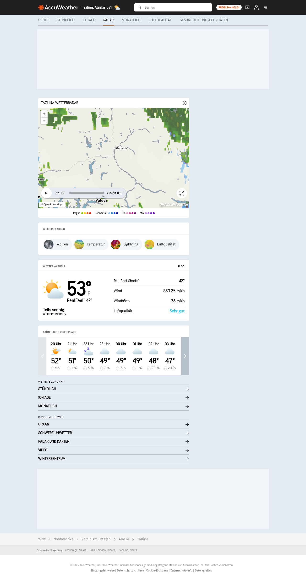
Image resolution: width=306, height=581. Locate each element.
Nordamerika (63, 539)
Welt (41, 539)
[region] (113, 158)
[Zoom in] (44, 113)
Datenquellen (203, 570)
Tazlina (142, 539)
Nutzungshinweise (103, 570)
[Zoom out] (44, 120)
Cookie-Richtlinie (157, 570)
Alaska (124, 539)
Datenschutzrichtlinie (131, 570)
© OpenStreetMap (51, 204)
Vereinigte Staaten (96, 539)
